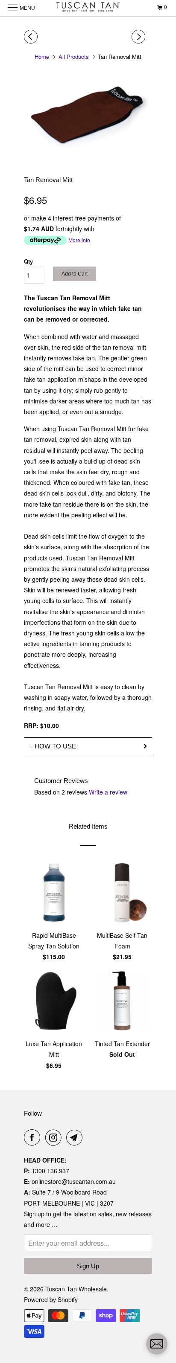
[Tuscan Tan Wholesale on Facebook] (34, 1137)
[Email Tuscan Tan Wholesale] (76, 1137)
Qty (28, 261)
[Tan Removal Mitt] (88, 114)
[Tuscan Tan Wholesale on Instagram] (55, 1137)
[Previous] (32, 37)
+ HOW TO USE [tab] (52, 746)
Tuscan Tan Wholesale (76, 1289)
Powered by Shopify (51, 1299)
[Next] (140, 37)
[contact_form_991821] (156, 1343)
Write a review (108, 792)
